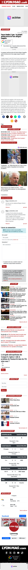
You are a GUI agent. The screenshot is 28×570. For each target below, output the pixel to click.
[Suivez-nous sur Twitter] (10, 554)
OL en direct (12, 315)
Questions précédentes (4, 373)
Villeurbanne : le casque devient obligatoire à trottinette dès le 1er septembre (18, 301)
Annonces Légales (20, 6)
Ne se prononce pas (6, 367)
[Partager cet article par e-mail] (12, 121)
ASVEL (11, 292)
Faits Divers (5, 29)
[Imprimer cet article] (24, 116)
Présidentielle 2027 (14, 405)
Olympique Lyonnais (14, 417)
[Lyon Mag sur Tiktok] (22, 554)
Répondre (8, 207)
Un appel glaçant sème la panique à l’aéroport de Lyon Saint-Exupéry (13, 139)
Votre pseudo (5, 235)
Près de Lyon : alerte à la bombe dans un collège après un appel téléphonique (14, 135)
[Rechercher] (26, 2)
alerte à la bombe (6, 126)
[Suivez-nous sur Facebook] (14, 527)
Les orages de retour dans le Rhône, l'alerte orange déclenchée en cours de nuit (18, 312)
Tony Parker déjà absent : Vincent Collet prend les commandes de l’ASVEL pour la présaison (18, 295)
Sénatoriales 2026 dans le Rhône (17, 411)
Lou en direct (12, 304)
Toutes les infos (22, 322)
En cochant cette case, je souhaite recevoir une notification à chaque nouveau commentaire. (13, 262)
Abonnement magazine (6, 6)
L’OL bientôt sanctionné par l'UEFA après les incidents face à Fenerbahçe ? (18, 318)
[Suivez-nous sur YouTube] (18, 554)
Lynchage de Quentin (15, 423)
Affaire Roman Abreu (15, 400)
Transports (12, 298)
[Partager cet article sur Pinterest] (11, 116)
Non (3, 365)
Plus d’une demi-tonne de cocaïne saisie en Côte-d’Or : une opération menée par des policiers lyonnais (13, 336)
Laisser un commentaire (6, 198)
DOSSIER (11, 398)
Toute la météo (23, 510)
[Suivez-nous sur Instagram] (14, 554)
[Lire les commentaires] (16, 121)
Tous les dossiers (22, 428)
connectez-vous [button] (15, 239)
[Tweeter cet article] (7, 116)
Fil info (13, 6)
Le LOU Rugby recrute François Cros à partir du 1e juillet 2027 (18, 306)
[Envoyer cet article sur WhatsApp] (15, 116)
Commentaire (5, 242)
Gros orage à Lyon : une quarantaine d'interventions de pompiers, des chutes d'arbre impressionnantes (18, 289)
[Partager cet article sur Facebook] (3, 116)
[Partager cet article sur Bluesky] (19, 116)
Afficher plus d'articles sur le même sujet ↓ (9, 142)
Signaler (25, 207)
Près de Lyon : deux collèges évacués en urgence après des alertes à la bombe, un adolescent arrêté (14, 132)
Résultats (25, 375)
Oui (2, 363)
